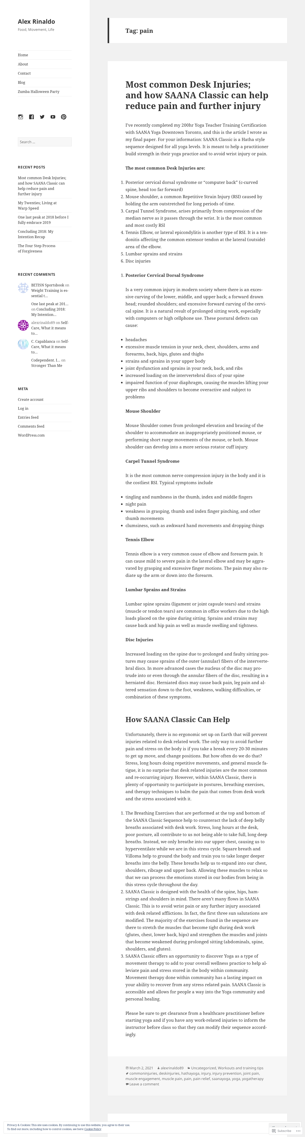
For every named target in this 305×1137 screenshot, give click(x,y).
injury (206, 1073)
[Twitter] (45, 119)
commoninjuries (143, 1073)
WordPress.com (31, 435)
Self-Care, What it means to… (50, 328)
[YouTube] (55, 119)
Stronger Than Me (46, 365)
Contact (24, 73)
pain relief (201, 1078)
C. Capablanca (43, 341)
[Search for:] (45, 141)
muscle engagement (142, 1078)
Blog (21, 82)
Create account (31, 399)
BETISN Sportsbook (47, 285)
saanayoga (221, 1078)
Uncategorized (203, 1068)
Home (23, 55)
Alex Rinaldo (36, 21)
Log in (23, 408)
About (23, 64)
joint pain (251, 1073)
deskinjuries (169, 1073)
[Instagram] (23, 119)
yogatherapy (252, 1078)
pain (187, 1078)
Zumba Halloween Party (38, 91)
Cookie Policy (92, 1129)
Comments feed (31, 426)
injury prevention (226, 1073)
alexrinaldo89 (172, 1068)
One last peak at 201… (50, 303)
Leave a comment (144, 1084)
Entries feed (28, 417)
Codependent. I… (45, 360)
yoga (236, 1078)
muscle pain (172, 1078)
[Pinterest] (66, 119)
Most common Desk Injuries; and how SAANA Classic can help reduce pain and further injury (196, 94)
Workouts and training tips (240, 1068)
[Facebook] (34, 119)
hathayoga (190, 1073)
